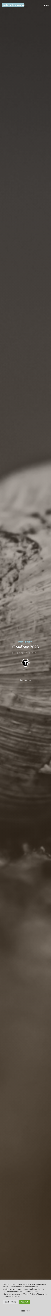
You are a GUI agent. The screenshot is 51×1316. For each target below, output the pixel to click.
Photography (25, 641)
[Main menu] (46, 5)
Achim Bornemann (14, 5)
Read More (25, 1310)
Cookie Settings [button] (10, 1302)
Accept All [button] (24, 1302)
